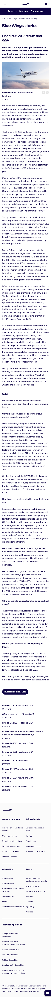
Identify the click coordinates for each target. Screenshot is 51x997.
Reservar (12, 11)
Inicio (4, 19)
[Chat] (47, 993)
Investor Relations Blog (28, 19)
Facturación (37, 11)
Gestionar (24, 11)
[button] (5, 4)
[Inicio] (25, 4)
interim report (25, 106)
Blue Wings (12, 19)
